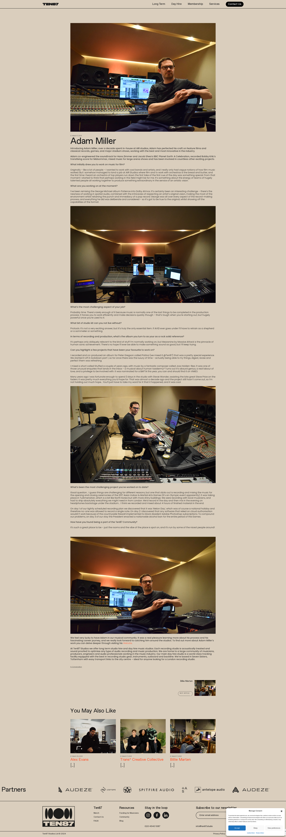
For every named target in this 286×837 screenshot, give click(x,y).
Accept (237, 828)
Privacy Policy (260, 833)
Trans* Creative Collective (141, 759)
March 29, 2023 (77, 756)
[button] (281, 811)
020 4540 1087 (152, 826)
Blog (121, 821)
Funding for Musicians (129, 813)
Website (127, 643)
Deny (256, 828)
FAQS (96, 821)
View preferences (274, 828)
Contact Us (99, 817)
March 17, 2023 (77, 136)
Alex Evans (79, 759)
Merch (96, 813)
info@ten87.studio (204, 826)
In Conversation (76, 667)
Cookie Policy (251, 833)
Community (124, 817)
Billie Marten (180, 759)
